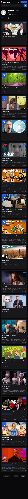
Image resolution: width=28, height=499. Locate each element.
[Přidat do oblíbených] (3, 23)
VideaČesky (6, 2)
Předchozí (6, 476)
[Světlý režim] (19, 2)
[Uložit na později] (6, 23)
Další (23, 476)
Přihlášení (24, 2)
